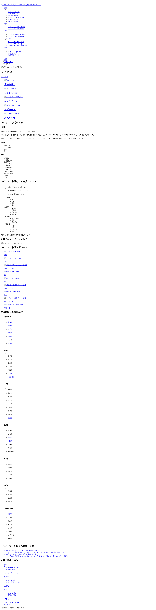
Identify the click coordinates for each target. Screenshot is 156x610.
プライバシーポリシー (11, 602)
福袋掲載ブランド (14, 55)
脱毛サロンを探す (14, 12)
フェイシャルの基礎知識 (16, 36)
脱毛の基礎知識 (13, 21)
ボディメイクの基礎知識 (16, 29)
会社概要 (7, 604)
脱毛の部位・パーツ (14, 14)
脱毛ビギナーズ (13, 15)
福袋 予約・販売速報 (14, 51)
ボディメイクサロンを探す (16, 27)
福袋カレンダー (13, 53)
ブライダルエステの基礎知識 (17, 45)
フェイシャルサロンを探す (16, 34)
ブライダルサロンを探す (16, 42)
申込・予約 (4, 77)
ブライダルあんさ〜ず (15, 44)
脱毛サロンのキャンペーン (16, 17)
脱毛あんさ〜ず (13, 19)
